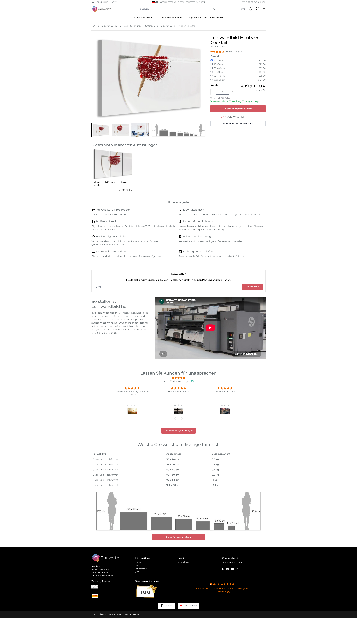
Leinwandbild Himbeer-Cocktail (177, 26)
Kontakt (139, 562)
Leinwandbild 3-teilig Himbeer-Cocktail (110, 183)
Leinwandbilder (143, 17)
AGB (137, 572)
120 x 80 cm (219, 80)
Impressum (140, 565)
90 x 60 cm (219, 76)
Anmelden (183, 562)
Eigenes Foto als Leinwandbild (205, 17)
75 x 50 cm (219, 72)
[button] (100, 130)
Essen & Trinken (132, 26)
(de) (243, 9)
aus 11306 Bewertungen (176, 381)
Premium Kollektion (170, 17)
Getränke (150, 26)
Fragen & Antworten (232, 562)
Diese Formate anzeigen (178, 537)
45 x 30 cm (219, 64)
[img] (178, 378)
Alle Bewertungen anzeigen (178, 430)
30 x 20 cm (219, 60)
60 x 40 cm (219, 68)
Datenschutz (141, 568)
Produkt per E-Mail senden (239, 123)
